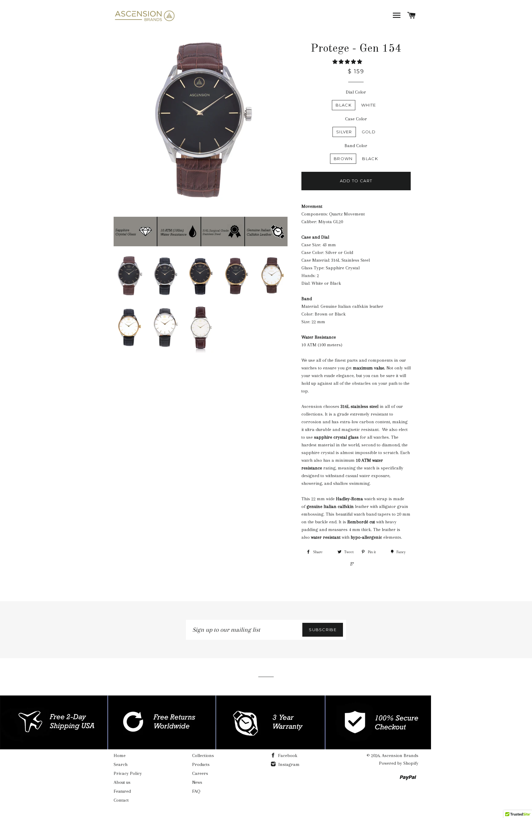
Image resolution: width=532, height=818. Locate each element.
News (197, 782)
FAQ (196, 791)
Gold (369, 131)
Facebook (287, 755)
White (368, 105)
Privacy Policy (128, 773)
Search (120, 764)
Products (201, 764)
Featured (122, 791)
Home (120, 755)
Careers (200, 773)
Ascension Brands (400, 755)
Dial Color (356, 92)
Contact (121, 800)
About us (122, 782)
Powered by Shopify (398, 763)
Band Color (356, 145)
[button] (347, 62)
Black (344, 105)
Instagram (288, 764)
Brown (343, 158)
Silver (344, 131)
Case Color (356, 119)
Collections (203, 755)
